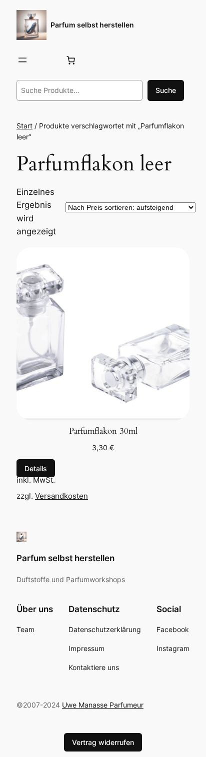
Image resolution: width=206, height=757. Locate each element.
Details (35, 468)
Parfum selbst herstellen (92, 24)
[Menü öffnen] (22, 60)
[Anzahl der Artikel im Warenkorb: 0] (71, 59)
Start (24, 125)
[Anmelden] (46, 60)
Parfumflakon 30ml (103, 431)
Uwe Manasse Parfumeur (103, 705)
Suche (166, 90)
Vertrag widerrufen (103, 742)
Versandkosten (61, 496)
